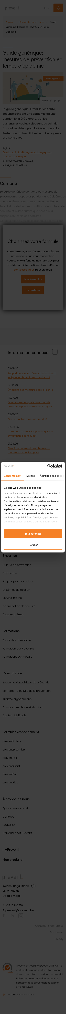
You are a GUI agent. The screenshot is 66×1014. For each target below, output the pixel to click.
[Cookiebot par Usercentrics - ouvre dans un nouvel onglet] (47, 466)
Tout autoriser (33, 533)
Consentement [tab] (12, 475)
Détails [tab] (30, 475)
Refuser (33, 544)
